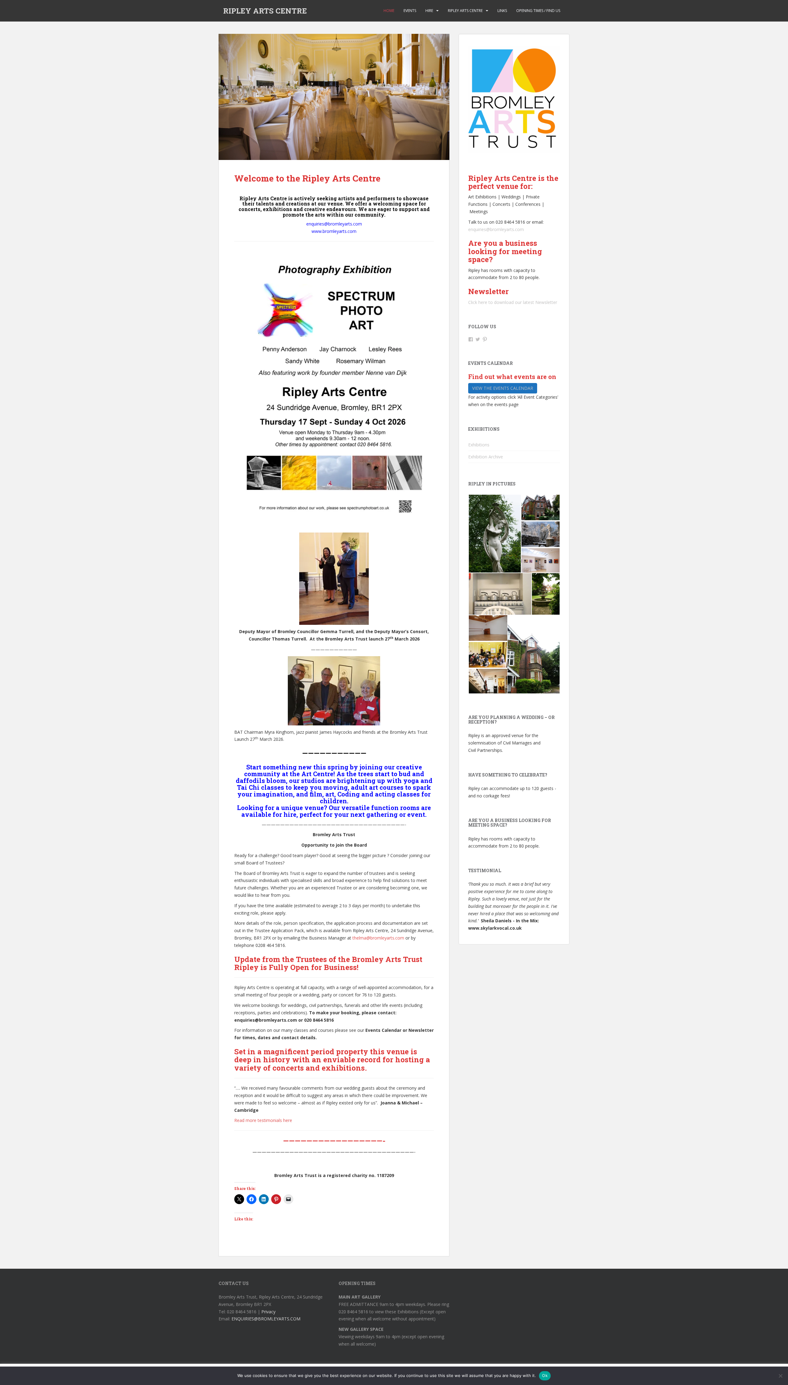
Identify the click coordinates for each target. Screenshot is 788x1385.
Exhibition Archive (485, 457)
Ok (545, 1375)
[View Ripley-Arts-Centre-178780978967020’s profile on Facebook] (470, 339)
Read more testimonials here (263, 1120)
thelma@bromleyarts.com (378, 938)
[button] (494, 533)
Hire (429, 10)
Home (389, 10)
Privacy (268, 1312)
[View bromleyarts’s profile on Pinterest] (484, 339)
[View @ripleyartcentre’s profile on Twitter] (477, 339)
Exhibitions (478, 445)
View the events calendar (502, 388)
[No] (780, 1376)
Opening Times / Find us (538, 10)
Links (502, 10)
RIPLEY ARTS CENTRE (265, 11)
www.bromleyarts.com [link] (334, 231)
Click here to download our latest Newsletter (512, 302)
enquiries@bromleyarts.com (496, 229)
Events (410, 10)
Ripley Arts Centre (465, 10)
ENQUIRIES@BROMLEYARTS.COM (265, 1319)
